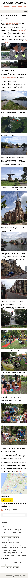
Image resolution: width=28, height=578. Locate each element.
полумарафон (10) (14, 547)
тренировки (14, 509)
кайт (21, 562)
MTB (3, 562)
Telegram (4, 505)
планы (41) (4, 545)
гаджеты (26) (23, 534)
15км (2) (21, 529)
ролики (15, 564)
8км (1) (3, 534)
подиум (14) (19, 545)
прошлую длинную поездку (8, 77)
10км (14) (4, 529)
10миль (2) (10, 529)
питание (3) (18, 542)
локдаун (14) (5, 540)
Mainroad (20, 576)
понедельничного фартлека (8, 26)
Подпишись (10, 505)
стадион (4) (15, 550)
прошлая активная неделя (12, 23)
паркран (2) (11, 542)
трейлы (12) (21, 552)
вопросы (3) (15, 534)
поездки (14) (5, 547)
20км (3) (3, 532)
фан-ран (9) (13, 555)
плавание (9, 564)
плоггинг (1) (11, 545)
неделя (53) (20, 540)
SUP (6, 562)
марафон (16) (13, 540)
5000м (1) (14, 532)
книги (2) (10, 537)
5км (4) (19, 532)
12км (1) (16, 529)
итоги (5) (4, 537)
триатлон (15, 567)
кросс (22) (16, 537)
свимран (21, 564)
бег (8, 20)
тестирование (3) (6, 552)
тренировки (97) (5, 555)
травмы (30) (14, 552)
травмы (6, 509)
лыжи (3, 564)
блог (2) (8, 534)
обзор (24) (4, 542)
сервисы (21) (23, 547)
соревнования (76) (6, 550)
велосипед (5, 20)
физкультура (5, 570)
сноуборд (9, 567)
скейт (3, 567)
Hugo (14, 576)
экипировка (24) (22, 555)
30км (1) (9, 532)
